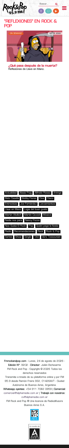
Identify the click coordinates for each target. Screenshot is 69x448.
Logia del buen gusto (35, 209)
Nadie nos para (13, 220)
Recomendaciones (24, 231)
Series (8, 237)
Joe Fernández (28, 204)
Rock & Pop (53, 231)
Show (18, 237)
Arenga (57, 193)
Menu (64, 8)
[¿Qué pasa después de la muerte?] (34, 46)
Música (47, 215)
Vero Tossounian (51, 237)
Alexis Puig (26, 193)
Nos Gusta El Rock (15, 226)
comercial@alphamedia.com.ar (21, 393)
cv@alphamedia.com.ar (34, 397)
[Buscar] (56, 3)
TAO (36, 237)
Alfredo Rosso (42, 193)
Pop (31, 226)
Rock (40, 231)
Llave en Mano (13, 209)
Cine (41, 198)
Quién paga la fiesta (47, 226)
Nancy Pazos (32, 220)
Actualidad (11, 193)
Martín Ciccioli (32, 215)
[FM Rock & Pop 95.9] (13, 8)
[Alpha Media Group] (34, 432)
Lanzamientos (47, 204)
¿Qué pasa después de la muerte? (32, 65)
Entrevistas (11, 204)
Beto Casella (12, 198)
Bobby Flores (29, 198)
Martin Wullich (13, 215)
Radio (8, 231)
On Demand (16, 33)
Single (27, 237)
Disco (50, 198)
